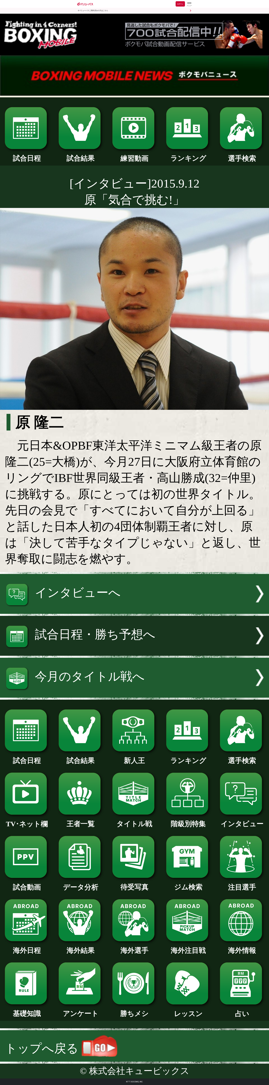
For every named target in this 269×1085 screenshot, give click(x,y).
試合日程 (27, 158)
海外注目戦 (188, 950)
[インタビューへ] (134, 609)
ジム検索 (188, 887)
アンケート (81, 1013)
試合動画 (27, 887)
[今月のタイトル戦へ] (134, 693)
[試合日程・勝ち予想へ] (134, 651)
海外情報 (242, 950)
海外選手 (134, 950)
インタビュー (242, 824)
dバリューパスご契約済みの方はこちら (93, 11)
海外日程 (27, 950)
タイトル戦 (134, 824)
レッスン (188, 1014)
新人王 (134, 760)
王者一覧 (81, 824)
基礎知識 (27, 1013)
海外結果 (81, 950)
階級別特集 (188, 824)
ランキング (188, 158)
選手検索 (242, 158)
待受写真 (134, 887)
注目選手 (242, 887)
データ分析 (80, 887)
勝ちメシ (134, 1013)
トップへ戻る (43, 1048)
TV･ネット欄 (27, 824)
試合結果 (81, 158)
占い (242, 1014)
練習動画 (134, 158)
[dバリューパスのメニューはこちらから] (189, 4)
